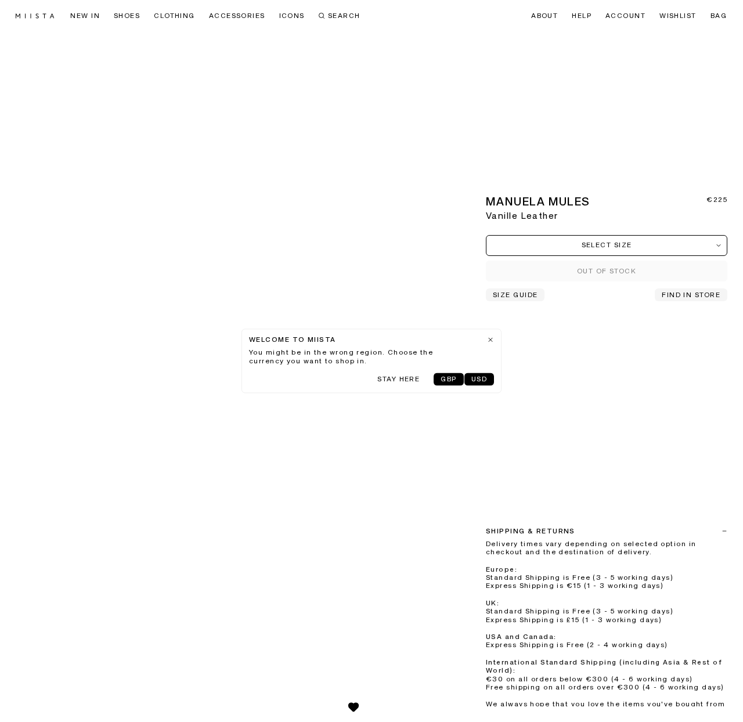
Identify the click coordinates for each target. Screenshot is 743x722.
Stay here (398, 380)
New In (85, 16)
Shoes (127, 16)
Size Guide (515, 295)
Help (581, 16)
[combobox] (606, 245)
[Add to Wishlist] (353, 707)
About (544, 16)
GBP (448, 380)
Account (625, 16)
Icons (292, 16)
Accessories (237, 16)
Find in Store (691, 295)
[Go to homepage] (35, 16)
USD (479, 380)
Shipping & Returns (530, 531)
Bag (718, 16)
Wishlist (678, 16)
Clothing (174, 16)
